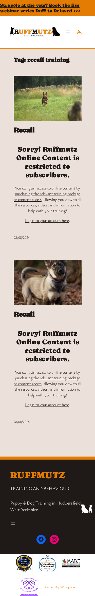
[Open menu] (68, 32)
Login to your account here (47, 220)
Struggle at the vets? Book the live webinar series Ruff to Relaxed (40, 8)
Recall (24, 130)
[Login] (79, 32)
